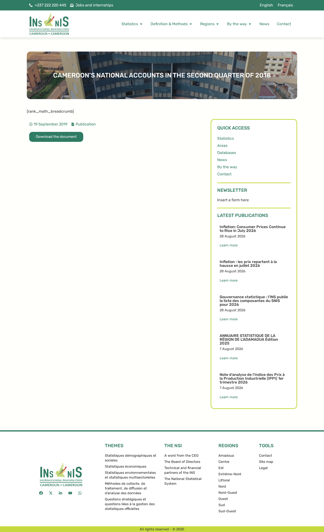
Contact (224, 174)
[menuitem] (266, 5)
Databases (226, 152)
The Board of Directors (182, 462)
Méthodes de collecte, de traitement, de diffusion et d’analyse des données (126, 488)
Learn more (229, 245)
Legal (263, 468)
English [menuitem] (266, 5)
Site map (266, 462)
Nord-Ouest (227, 493)
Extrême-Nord (229, 474)
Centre (223, 462)
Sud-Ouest (227, 511)
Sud (221, 505)
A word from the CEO (181, 456)
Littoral (224, 480)
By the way (227, 167)
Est (221, 468)
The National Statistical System (183, 481)
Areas (222, 145)
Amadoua (226, 456)
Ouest (223, 499)
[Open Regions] (217, 24)
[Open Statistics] (141, 24)
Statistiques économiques (125, 467)
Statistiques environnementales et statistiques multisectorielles (130, 475)
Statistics (225, 138)
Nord (222, 486)
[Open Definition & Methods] (191, 24)
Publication (86, 124)
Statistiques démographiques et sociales (130, 458)
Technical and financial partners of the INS (182, 470)
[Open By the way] (250, 24)
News (222, 160)
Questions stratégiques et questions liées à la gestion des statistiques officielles (130, 504)
